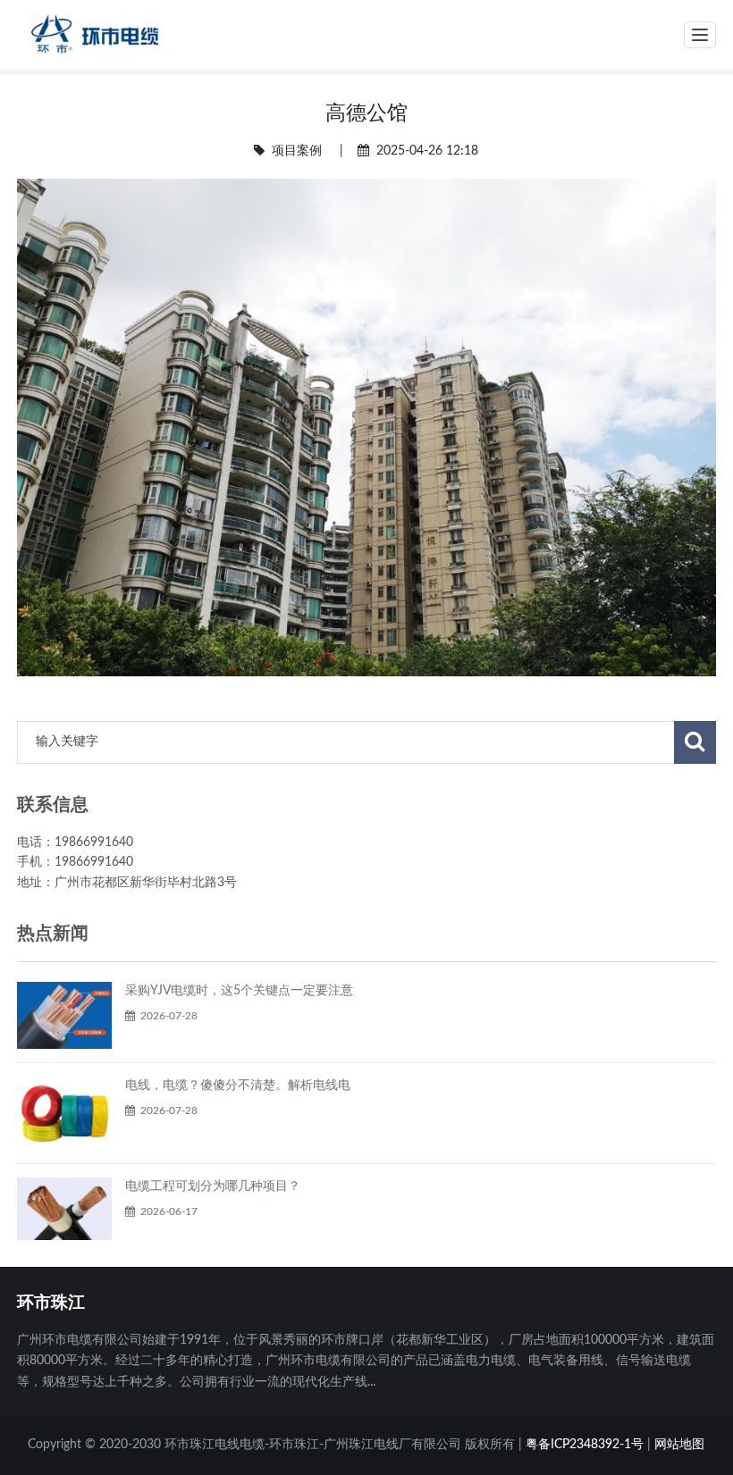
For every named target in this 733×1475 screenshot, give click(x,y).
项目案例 (297, 151)
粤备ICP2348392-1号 (585, 1444)
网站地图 (679, 1444)
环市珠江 (51, 1302)
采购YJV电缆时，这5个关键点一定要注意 (239, 991)
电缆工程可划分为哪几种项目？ (212, 1186)
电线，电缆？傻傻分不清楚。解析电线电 (237, 1085)
